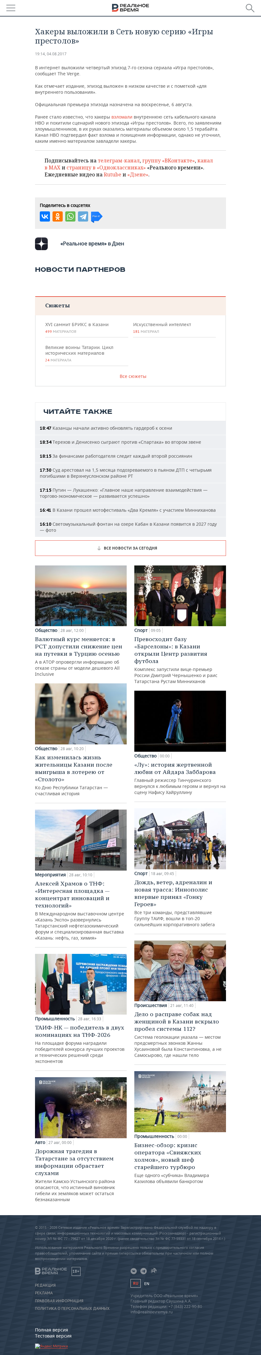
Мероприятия (50, 874)
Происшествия (150, 1005)
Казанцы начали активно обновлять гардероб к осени (106, 428)
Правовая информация (59, 1301)
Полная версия (51, 1330)
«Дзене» (137, 174)
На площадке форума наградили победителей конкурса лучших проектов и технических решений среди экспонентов (79, 1044)
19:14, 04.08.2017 (51, 54)
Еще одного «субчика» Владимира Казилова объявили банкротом (171, 1162)
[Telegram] (83, 216)
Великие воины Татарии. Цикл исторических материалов (79, 353)
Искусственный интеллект (162, 328)
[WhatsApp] (70, 216)
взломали (122, 117)
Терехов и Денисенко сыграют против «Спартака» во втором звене (120, 442)
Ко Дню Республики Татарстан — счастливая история (73, 775)
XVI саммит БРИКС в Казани (77, 328)
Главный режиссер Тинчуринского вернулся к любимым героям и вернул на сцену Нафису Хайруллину (180, 778)
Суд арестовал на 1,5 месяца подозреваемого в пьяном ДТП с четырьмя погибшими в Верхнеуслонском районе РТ (126, 473)
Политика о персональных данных (72, 1308)
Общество (46, 630)
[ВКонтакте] (45, 216)
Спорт (141, 630)
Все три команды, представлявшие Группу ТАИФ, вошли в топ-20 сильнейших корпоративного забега (174, 903)
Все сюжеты (133, 376)
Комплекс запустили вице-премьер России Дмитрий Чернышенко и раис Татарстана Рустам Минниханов (175, 659)
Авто (40, 1142)
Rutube (112, 174)
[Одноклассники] (58, 216)
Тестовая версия (53, 1336)
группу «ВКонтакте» (168, 160)
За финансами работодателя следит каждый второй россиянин (116, 456)
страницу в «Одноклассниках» (106, 167)
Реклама (44, 1293)
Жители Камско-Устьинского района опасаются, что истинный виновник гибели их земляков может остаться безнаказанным (75, 1174)
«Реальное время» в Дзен (92, 243)
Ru (135, 1283)
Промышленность (55, 1018)
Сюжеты (57, 305)
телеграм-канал (119, 160)
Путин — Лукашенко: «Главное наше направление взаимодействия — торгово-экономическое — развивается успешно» (124, 493)
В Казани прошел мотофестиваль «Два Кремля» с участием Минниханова (128, 510)
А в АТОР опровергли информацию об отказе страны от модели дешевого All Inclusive (78, 656)
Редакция (45, 1285)
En (146, 1283)
